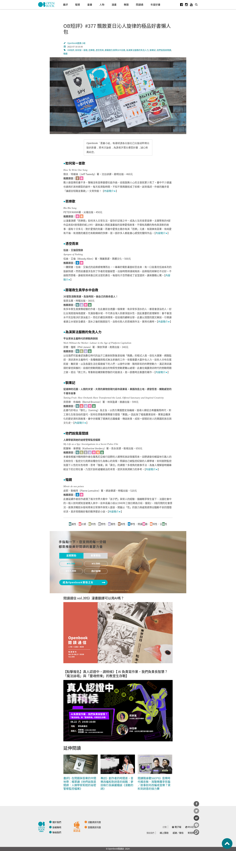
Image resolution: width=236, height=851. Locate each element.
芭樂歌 (91, 50)
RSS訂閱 (192, 826)
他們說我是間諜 (164, 50)
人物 (101, 4)
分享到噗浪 (196, 832)
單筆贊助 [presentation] (96, 555)
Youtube (191, 4)
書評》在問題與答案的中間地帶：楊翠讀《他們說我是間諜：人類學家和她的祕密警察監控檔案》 (79, 783)
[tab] (71, 556)
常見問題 (192, 832)
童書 (89, 4)
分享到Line (196, 825)
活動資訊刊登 (94, 822)
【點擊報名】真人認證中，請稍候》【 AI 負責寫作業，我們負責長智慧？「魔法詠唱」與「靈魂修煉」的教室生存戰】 (115, 673)
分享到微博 (196, 818)
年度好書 (155, 4)
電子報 (178, 826)
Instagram (186, 4)
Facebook (181, 4)
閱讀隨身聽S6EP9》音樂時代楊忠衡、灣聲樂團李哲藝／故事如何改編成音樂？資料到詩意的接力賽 (154, 783)
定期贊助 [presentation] (71, 555)
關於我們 (56, 822)
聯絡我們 (56, 832)
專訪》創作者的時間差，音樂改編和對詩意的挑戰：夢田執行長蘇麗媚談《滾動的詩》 (117, 783)
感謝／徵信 (178, 832)
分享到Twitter (196, 811)
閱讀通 (139, 4)
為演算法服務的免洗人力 (137, 50)
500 (98, 563)
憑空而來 (100, 50)
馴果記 (153, 50)
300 (73, 563)
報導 (77, 4)
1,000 (73, 571)
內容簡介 (110, 191)
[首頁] (46, 4)
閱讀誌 (42, 826)
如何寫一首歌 (81, 50)
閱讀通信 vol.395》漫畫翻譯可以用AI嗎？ (93, 598)
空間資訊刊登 (94, 827)
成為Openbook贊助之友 (78, 582)
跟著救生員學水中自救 (115, 50)
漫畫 (114, 4)
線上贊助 (164, 832)
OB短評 (70, 50)
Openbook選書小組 (76, 43)
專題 (126, 4)
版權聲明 (56, 827)
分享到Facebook (196, 804)
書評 (65, 4)
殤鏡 (65, 53)
